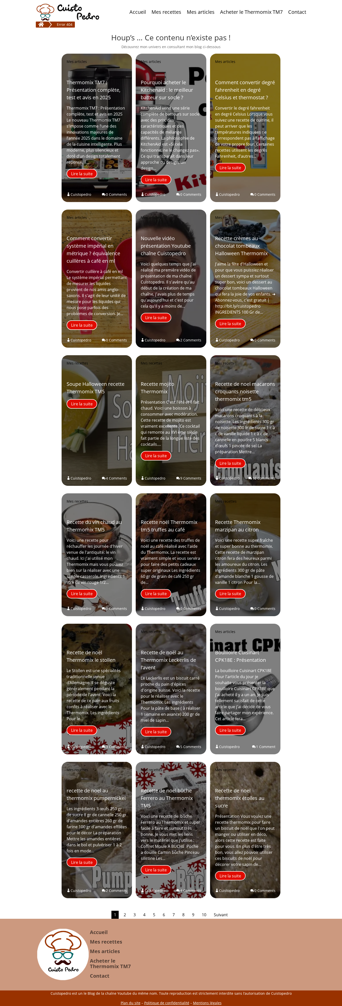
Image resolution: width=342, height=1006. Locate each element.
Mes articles (201, 12)
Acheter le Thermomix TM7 (251, 12)
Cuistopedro (81, 194)
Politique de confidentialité (166, 1002)
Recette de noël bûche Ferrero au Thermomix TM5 (167, 798)
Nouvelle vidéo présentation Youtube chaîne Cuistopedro (166, 246)
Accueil (137, 12)
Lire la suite (82, 173)
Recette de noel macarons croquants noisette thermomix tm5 (245, 391)
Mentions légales (207, 1002)
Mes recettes (166, 12)
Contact (297, 12)
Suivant (221, 915)
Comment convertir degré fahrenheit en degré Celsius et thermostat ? (245, 90)
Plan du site (130, 1002)
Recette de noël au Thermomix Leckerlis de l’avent (168, 660)
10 (204, 915)
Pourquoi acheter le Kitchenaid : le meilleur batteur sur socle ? (167, 90)
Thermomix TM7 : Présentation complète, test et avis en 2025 (93, 90)
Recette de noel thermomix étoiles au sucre (239, 798)
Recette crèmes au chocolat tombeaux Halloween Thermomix (241, 246)
